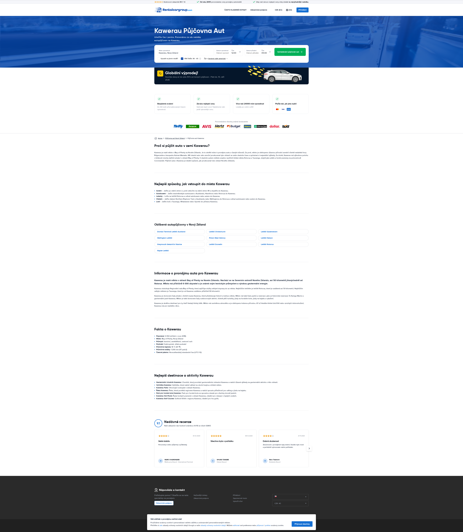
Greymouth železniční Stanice (169, 244)
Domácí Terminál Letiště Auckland (171, 231)
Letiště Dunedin (215, 244)
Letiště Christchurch (217, 231)
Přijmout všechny (302, 524)
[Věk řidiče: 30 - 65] (182, 58)
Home (160, 138)
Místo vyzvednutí (164, 50)
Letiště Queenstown (269, 231)
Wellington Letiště (164, 238)
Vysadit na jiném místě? (169, 59)
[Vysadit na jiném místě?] (158, 58)
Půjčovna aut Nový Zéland (175, 138)
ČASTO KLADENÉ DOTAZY (235, 10)
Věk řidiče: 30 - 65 (191, 59)
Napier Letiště (163, 250)
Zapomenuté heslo (240, 498)
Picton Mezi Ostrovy (217, 238)
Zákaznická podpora (258, 10)
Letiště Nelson (267, 238)
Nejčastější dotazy (200, 495)
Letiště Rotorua (267, 244)
